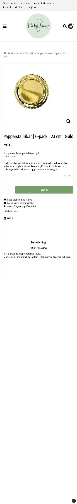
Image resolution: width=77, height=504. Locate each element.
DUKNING (29, 53)
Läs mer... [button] (68, 175)
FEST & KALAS (15, 53)
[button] (71, 26)
